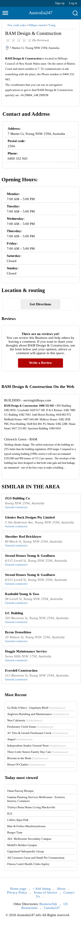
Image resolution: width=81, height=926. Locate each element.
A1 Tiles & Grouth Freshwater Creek (37, 733)
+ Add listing (42, 888)
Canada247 (52, 908)
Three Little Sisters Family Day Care (37, 752)
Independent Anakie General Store (36, 745)
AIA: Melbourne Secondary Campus (29, 838)
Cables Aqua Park (18, 820)
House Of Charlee (26, 764)
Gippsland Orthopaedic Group (25, 851)
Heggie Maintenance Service (26, 651)
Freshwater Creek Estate (30, 726)
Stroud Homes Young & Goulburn (30, 555)
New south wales (16, 25)
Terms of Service (45, 892)
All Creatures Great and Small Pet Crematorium (35, 857)
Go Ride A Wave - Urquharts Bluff (36, 707)
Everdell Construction (21, 670)
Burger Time (14, 832)
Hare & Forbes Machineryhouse (26, 826)
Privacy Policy (17, 892)
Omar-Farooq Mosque (20, 790)
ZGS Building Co (17, 498)
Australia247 (40, 12)
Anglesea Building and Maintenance (38, 714)
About (61, 888)
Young (51, 25)
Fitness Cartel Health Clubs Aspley (28, 864)
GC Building (14, 613)
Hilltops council (37, 25)
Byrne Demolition (18, 632)
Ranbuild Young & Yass (22, 594)
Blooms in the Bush (27, 758)
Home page (18, 888)
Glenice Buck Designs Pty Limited (30, 517)
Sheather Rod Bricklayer (23, 536)
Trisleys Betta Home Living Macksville (31, 807)
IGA (9, 813)
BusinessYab (48, 904)
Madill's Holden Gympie (22, 845)
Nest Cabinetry (24, 720)
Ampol (19, 739)
